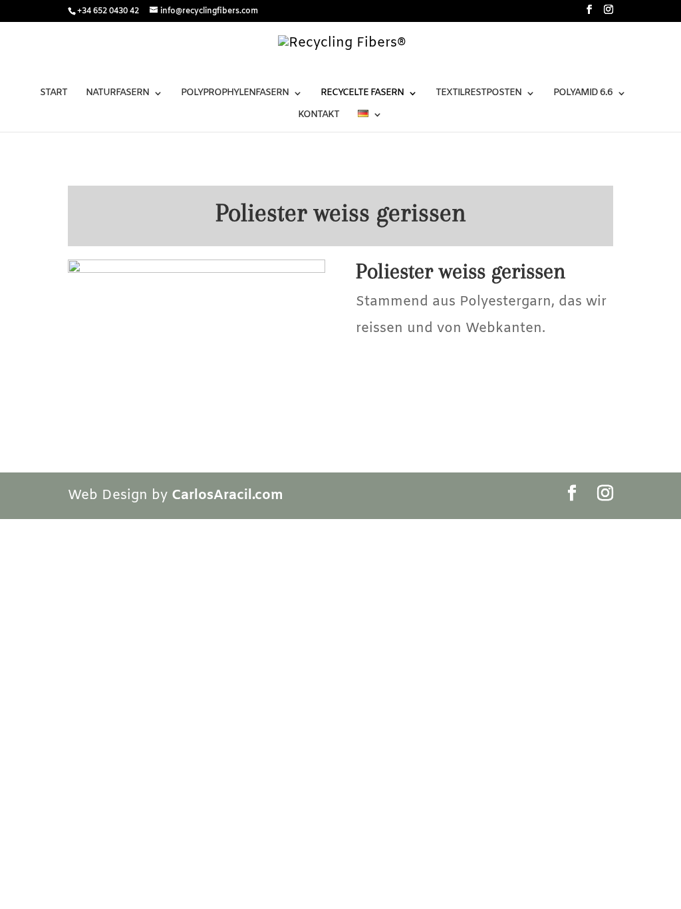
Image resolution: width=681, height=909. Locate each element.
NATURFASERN (117, 94)
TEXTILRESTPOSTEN (478, 94)
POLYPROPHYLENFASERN (235, 94)
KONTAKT (318, 115)
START (53, 94)
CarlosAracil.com (227, 495)
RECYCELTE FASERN (362, 94)
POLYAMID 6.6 (583, 94)
